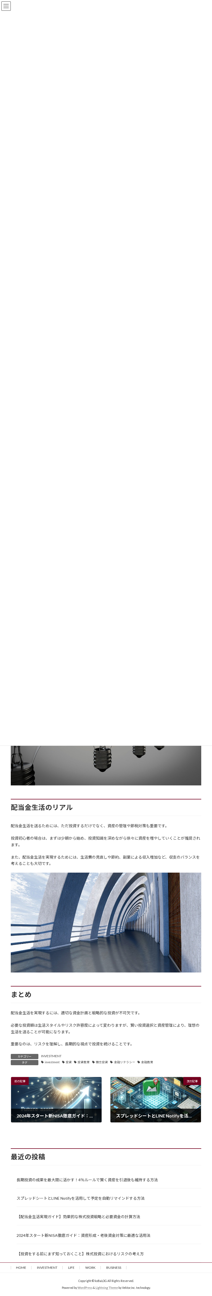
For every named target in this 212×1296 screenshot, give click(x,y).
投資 (69, 1062)
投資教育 (84, 1062)
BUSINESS (113, 1267)
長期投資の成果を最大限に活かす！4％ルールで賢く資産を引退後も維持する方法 (87, 1179)
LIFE (71, 1267)
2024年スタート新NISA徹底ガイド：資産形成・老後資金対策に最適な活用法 (83, 1235)
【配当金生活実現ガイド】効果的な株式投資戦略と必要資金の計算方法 (78, 1216)
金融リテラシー (124, 1062)
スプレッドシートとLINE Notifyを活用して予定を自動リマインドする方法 (81, 1198)
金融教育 (147, 1062)
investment (52, 1062)
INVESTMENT (51, 1056)
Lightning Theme (107, 1287)
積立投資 (102, 1062)
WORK (90, 1267)
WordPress (85, 1287)
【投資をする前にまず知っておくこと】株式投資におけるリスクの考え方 (80, 1253)
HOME (21, 1267)
